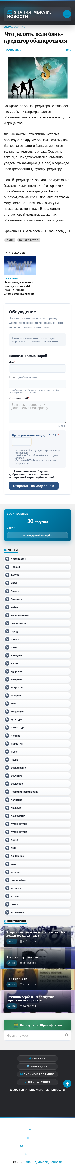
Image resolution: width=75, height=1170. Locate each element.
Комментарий (19, 398)
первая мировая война (24, 791)
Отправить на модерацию (33, 486)
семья (14, 839)
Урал (14, 582)
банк (10, 240)
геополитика (18, 623)
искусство (17, 687)
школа (15, 904)
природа (16, 807)
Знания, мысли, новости (29, 14)
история (16, 695)
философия (18, 880)
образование (19, 767)
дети (14, 647)
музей (14, 751)
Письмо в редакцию (39, 1074)
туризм (15, 872)
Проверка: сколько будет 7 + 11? (35, 435)
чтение (15, 896)
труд (14, 864)
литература (18, 727)
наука (14, 759)
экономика (17, 912)
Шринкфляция (39, 1082)
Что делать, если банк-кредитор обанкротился (35, 37)
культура (16, 719)
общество (17, 783)
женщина (16, 655)
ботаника (16, 599)
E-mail (23, 377)
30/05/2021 (13, 49)
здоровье (16, 671)
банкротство (29, 240)
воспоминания (20, 615)
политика (16, 799)
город (14, 631)
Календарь (39, 1066)
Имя (12, 362)
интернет (16, 679)
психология (18, 815)
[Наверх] (67, 1084)
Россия (15, 566)
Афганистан (18, 558)
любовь (15, 735)
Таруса (15, 574)
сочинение (17, 855)
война (14, 607)
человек (16, 888)
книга (14, 703)
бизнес (15, 591)
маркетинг (17, 743)
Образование (15, 26)
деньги (15, 639)
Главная (39, 1058)
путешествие (19, 823)
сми (13, 847)
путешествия (19, 831)
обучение (16, 775)
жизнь (14, 663)
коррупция (17, 711)
